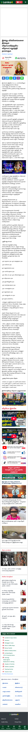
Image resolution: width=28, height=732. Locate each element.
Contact (16, 719)
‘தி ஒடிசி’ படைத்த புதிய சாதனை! (8, 617)
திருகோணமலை (7, 700)
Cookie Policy (4, 722)
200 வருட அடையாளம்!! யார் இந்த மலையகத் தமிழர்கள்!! (11, 570)
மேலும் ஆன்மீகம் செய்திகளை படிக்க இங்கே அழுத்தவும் (14, 470)
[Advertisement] (14, 22)
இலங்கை (5, 683)
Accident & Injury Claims (11, 638)
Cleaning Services (9, 669)
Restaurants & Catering (8, 662)
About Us (3, 719)
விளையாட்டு (18, 687)
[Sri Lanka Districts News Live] (14, 477)
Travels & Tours (8, 672)
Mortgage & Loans (9, 643)
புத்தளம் (17, 700)
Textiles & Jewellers (9, 667)
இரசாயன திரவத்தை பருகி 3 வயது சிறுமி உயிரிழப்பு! (13, 522)
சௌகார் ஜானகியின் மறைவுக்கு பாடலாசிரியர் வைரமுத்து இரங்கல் (9, 601)
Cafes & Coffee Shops (9, 645)
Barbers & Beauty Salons (10, 650)
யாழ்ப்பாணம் (6, 692)
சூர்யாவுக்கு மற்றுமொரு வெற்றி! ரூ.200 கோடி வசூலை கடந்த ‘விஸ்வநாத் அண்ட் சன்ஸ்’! (9, 583)
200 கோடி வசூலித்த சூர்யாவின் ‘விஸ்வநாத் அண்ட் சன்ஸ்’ (8, 592)
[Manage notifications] (24, 727)
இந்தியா (17, 683)
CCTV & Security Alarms (9, 655)
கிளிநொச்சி (18, 692)
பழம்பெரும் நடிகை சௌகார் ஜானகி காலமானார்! (10, 609)
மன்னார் (5, 704)
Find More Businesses (7, 673)
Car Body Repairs (8, 653)
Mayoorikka (8, 57)
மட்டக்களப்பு (18, 696)
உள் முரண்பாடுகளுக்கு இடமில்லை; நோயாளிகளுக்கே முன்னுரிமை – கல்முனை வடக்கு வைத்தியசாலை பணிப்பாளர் (14, 502)
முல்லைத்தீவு (6, 696)
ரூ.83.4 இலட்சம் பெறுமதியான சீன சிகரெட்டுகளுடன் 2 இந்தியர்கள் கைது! (12, 541)
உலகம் (4, 687)
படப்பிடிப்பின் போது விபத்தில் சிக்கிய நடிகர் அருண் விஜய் (8, 626)
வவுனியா (17, 704)
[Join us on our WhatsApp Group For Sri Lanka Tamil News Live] (20, 58)
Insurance (7, 640)
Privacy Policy (18, 722)
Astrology (6, 658)
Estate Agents (6, 660)
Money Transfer (8, 648)
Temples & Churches (9, 664)
